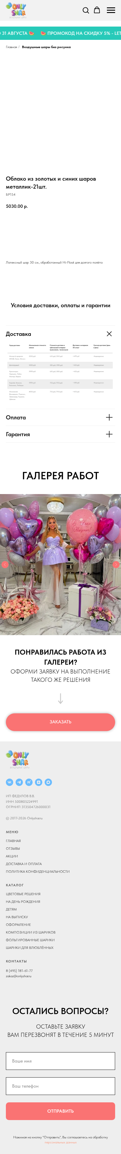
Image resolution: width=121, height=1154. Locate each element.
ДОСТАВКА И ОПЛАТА (24, 864)
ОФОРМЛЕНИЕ (18, 925)
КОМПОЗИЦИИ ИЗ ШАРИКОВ (31, 932)
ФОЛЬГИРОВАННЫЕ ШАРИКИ (30, 940)
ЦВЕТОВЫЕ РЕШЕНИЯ (23, 894)
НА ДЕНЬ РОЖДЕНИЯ (23, 902)
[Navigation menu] (111, 10)
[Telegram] (19, 782)
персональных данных (61, 1142)
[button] (85, 10)
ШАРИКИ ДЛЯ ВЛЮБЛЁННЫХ (29, 948)
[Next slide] (116, 564)
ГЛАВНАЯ (13, 841)
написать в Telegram (60, 242)
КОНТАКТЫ (16, 961)
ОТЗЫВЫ (13, 848)
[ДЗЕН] (38, 782)
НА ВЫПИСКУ (17, 917)
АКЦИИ (12, 856)
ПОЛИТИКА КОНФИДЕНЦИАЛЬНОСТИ (38, 871)
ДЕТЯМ (11, 909)
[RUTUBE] (29, 782)
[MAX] (48, 782)
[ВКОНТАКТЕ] (9, 782)
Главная (11, 47)
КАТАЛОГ (15, 885)
